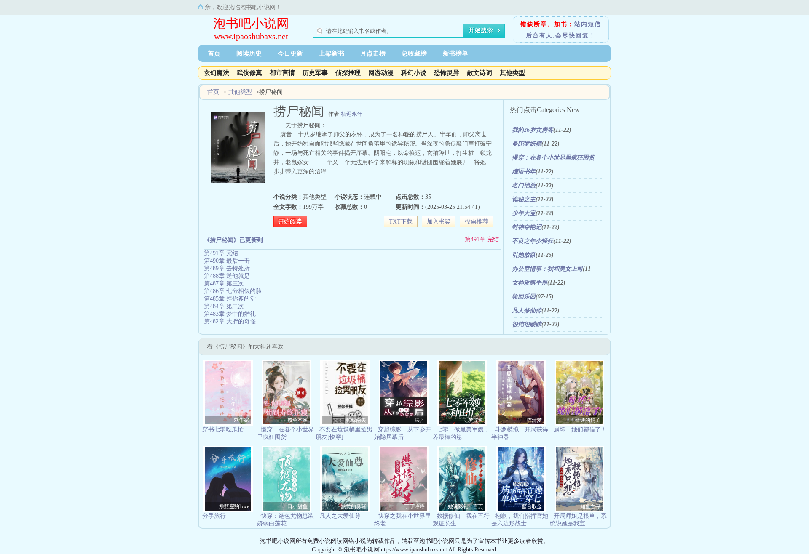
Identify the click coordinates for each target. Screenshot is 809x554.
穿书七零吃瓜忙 (223, 429)
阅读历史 (249, 53)
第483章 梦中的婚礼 (230, 314)
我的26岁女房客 (532, 130)
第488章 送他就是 (227, 276)
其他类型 (512, 72)
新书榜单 (455, 53)
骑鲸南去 (356, 420)
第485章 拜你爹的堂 (230, 299)
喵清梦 (534, 420)
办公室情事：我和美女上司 (547, 269)
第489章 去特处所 (227, 268)
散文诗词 (479, 72)
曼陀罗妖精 (526, 144)
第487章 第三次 (224, 283)
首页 (214, 53)
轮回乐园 (524, 296)
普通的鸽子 (587, 420)
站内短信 (587, 24)
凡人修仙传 (526, 310)
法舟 (420, 420)
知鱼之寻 (590, 506)
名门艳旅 (524, 185)
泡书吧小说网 (251, 23)
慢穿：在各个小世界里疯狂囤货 (553, 157)
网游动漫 (381, 72)
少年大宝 (524, 213)
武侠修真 (249, 72)
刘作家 (241, 420)
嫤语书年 (524, 171)
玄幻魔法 (216, 72)
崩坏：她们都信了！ (580, 429)
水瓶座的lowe (234, 506)
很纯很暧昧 (526, 324)
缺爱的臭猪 (353, 506)
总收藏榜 (414, 53)
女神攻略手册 (529, 283)
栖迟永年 (352, 114)
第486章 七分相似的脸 (233, 291)
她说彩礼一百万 (465, 506)
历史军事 (315, 72)
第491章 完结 (482, 239)
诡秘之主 (524, 199)
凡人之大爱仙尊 (340, 516)
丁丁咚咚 (414, 506)
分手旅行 (214, 516)
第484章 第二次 (224, 306)
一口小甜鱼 (295, 506)
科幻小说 (413, 72)
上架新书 (331, 53)
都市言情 (282, 72)
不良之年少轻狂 (532, 241)
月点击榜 (373, 53)
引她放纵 (524, 255)
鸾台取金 (532, 506)
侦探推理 (348, 72)
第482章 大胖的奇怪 (230, 321)
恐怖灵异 (446, 72)
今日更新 (290, 53)
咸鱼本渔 (297, 420)
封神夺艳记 (526, 227)
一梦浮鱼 (473, 420)
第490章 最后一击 (227, 261)
